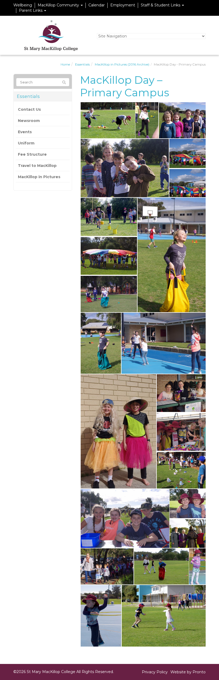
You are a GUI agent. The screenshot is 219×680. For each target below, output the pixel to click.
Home (65, 64)
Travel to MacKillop (37, 165)
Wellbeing (22, 5)
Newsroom (29, 120)
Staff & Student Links (161, 5)
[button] (107, 120)
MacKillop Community (59, 5)
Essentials (82, 64)
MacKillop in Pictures (39, 176)
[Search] (64, 82)
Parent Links (31, 10)
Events (25, 131)
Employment (122, 5)
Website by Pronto (188, 672)
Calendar (96, 5)
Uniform (26, 143)
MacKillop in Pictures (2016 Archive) (122, 64)
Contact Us (29, 109)
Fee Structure (32, 154)
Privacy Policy (155, 672)
